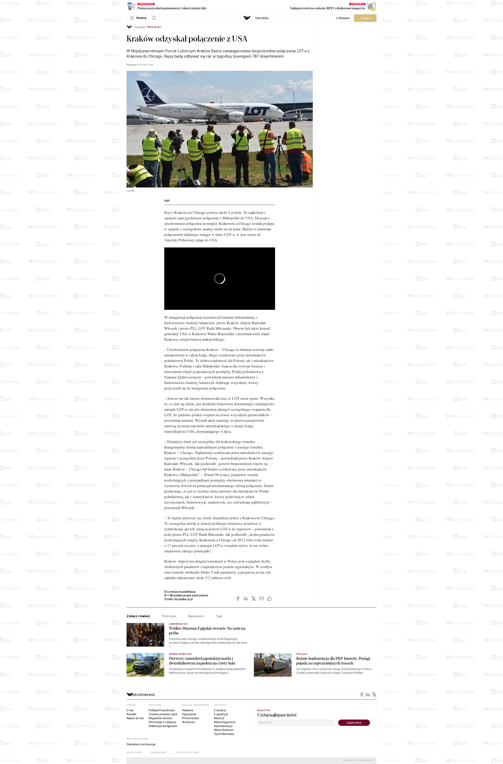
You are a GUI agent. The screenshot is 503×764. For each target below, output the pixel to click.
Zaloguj (365, 18)
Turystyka (139, 27)
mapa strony (134, 752)
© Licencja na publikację (180, 591)
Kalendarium (158, 752)
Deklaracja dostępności (163, 726)
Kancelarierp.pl (223, 726)
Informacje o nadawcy (162, 722)
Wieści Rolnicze (223, 730)
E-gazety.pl (221, 714)
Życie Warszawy (224, 733)
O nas (130, 710)
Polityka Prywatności (161, 710)
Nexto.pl (219, 718)
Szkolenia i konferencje (141, 744)
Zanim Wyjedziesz (178, 624)
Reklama (187, 710)
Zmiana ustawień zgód (163, 714)
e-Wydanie (343, 18)
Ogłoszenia (189, 714)
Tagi (219, 616)
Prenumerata (190, 718)
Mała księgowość (224, 722)
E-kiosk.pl (220, 710)
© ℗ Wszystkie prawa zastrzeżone (186, 595)
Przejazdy (154, 27)
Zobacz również (138, 616)
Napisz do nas (135, 718)
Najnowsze (196, 616)
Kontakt (131, 714)
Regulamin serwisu (160, 718)
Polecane (169, 616)
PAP (167, 200)
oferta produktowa (187, 752)
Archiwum (188, 722)
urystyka (262, 18)
